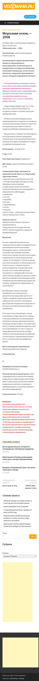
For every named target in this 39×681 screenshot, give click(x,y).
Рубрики (5, 553)
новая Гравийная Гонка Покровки (16, 506)
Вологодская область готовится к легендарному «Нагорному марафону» (18, 448)
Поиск (4, 533)
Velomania (22, 675)
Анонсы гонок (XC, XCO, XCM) (11, 30)
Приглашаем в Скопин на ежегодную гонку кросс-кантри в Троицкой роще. (17, 458)
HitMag (21, 678)
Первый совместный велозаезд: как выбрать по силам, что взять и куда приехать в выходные (17, 518)
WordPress (14, 678)
